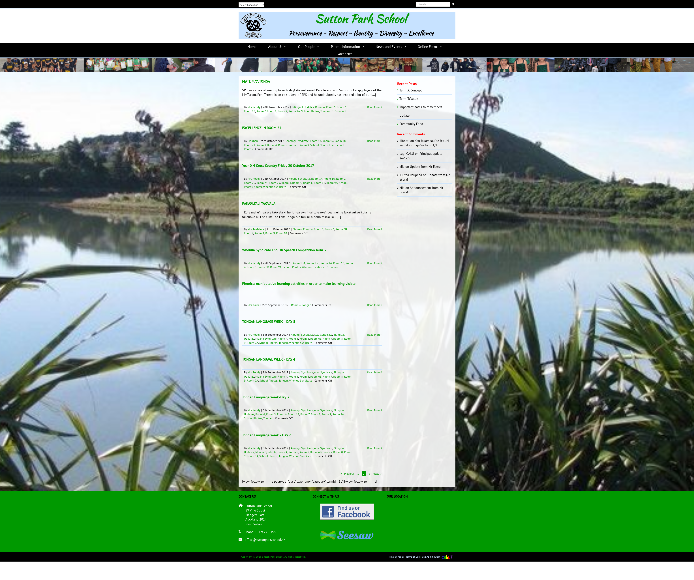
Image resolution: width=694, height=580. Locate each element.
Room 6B (249, 111)
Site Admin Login (431, 556)
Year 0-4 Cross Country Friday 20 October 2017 (278, 165)
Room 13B (313, 263)
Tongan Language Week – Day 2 (266, 435)
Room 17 (327, 141)
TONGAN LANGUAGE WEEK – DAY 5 (268, 321)
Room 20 (249, 183)
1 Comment (339, 111)
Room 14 (316, 178)
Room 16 (329, 178)
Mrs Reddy (253, 107)
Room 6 (341, 107)
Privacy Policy (396, 556)
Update (404, 115)
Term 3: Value (408, 99)
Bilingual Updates (303, 107)
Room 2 (341, 178)
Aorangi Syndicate (297, 141)
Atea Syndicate (323, 334)
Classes (297, 229)
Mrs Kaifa (253, 305)
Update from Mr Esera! (426, 166)
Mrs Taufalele (255, 229)
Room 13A (298, 263)
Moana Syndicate (299, 178)
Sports (258, 187)
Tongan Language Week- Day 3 (265, 397)
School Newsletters (322, 145)
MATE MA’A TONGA (256, 81)
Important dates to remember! (420, 107)
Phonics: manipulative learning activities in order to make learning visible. (299, 283)
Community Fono (411, 124)
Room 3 (261, 145)
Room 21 (249, 145)
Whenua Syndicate (274, 187)
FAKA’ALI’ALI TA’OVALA (258, 203)
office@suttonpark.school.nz (265, 540)
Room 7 (261, 111)
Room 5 (331, 107)
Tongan (325, 111)
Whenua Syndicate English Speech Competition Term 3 (284, 250)
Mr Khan (252, 141)
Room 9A (294, 111)
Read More (373, 107)
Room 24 (262, 183)
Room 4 (320, 107)
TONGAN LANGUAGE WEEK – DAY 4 (268, 359)
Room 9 (282, 111)
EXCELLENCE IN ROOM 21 (261, 127)
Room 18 (340, 141)
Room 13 (315, 141)
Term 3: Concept (410, 90)
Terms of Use (413, 556)
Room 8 (272, 111)
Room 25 (274, 183)
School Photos (310, 111)
